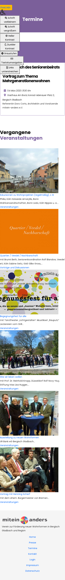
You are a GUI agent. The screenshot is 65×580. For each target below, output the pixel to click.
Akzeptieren (9, 295)
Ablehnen (28, 295)
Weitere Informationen (25, 300)
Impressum (46, 300)
